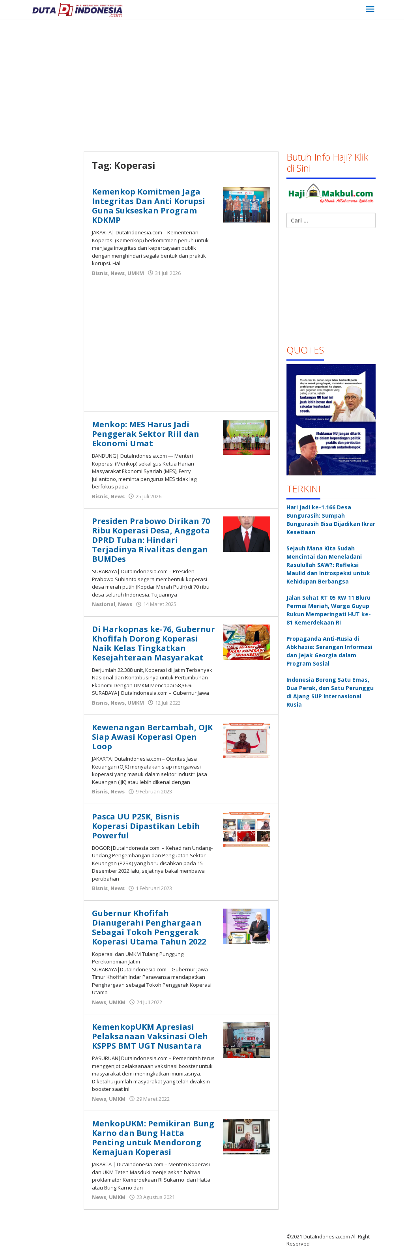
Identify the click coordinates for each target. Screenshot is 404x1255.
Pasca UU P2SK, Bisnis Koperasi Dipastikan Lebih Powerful (146, 826)
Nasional (103, 604)
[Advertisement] (216, 82)
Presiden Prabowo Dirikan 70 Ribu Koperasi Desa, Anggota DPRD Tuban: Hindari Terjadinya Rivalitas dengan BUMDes (151, 540)
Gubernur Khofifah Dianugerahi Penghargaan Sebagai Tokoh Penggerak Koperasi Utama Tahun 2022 (149, 927)
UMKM (135, 273)
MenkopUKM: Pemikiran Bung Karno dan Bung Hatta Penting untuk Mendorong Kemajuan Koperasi (153, 1137)
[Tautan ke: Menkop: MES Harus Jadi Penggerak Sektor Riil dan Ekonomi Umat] (246, 437)
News (117, 273)
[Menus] (370, 9)
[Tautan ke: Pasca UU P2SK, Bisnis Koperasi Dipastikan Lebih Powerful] (246, 828)
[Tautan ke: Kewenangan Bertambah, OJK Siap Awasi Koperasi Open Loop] (246, 740)
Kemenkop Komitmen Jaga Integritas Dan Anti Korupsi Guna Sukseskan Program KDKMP (148, 205)
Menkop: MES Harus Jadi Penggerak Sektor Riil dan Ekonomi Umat (145, 434)
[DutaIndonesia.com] (77, 9)
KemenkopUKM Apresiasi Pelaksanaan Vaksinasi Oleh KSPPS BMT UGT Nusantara (150, 1036)
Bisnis (100, 273)
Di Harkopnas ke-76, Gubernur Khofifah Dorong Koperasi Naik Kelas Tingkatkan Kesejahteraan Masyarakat (153, 643)
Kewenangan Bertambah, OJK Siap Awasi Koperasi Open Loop (152, 737)
